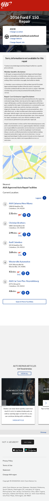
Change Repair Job (17, 42)
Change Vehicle (16, 38)
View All (24, 373)
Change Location (16, 32)
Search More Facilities (24, 302)
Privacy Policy (8, 461)
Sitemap (43, 432)
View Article (18, 420)
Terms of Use (7, 465)
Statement (6, 470)
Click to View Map (24, 178)
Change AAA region (10, 474)
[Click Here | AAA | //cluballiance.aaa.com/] (6, 7)
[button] (46, 403)
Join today (27, 442)
